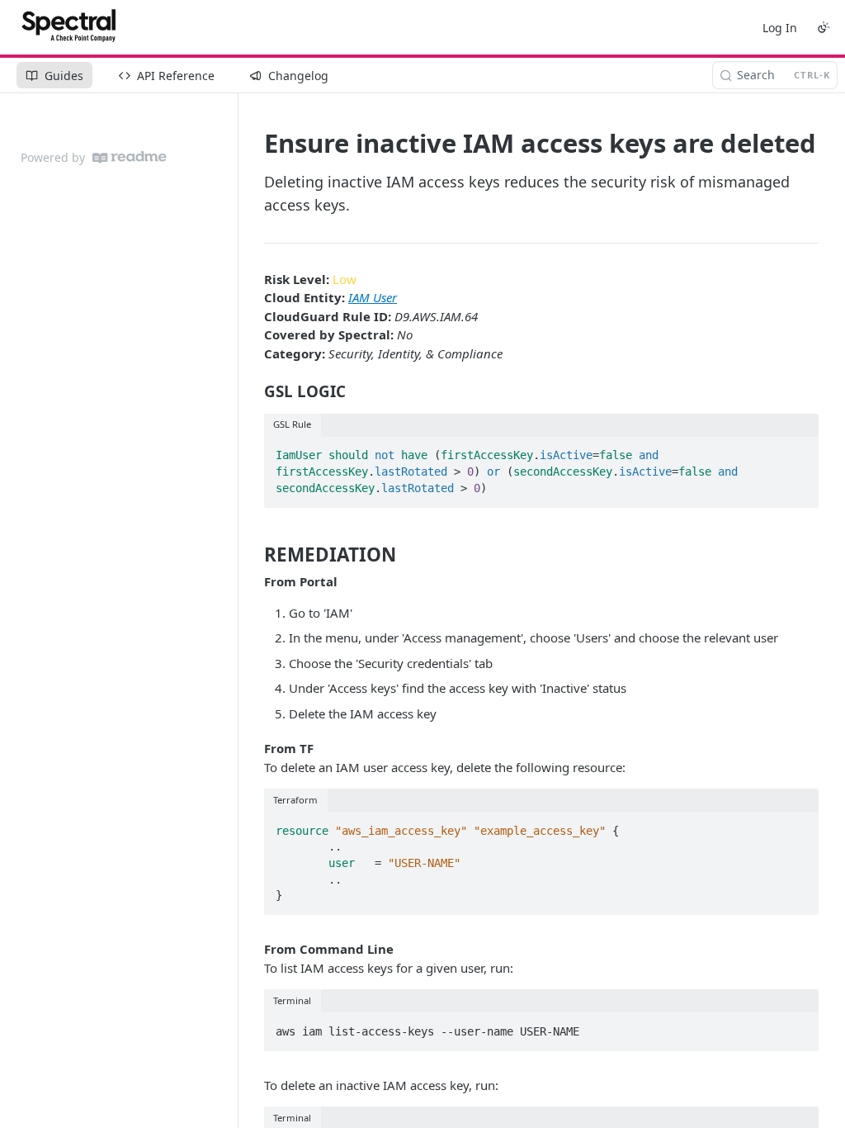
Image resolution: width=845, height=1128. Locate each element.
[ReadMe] (129, 157)
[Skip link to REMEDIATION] (253, 554)
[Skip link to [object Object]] (253, 391)
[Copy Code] (799, 451)
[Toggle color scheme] (823, 27)
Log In (779, 28)
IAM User (372, 297)
